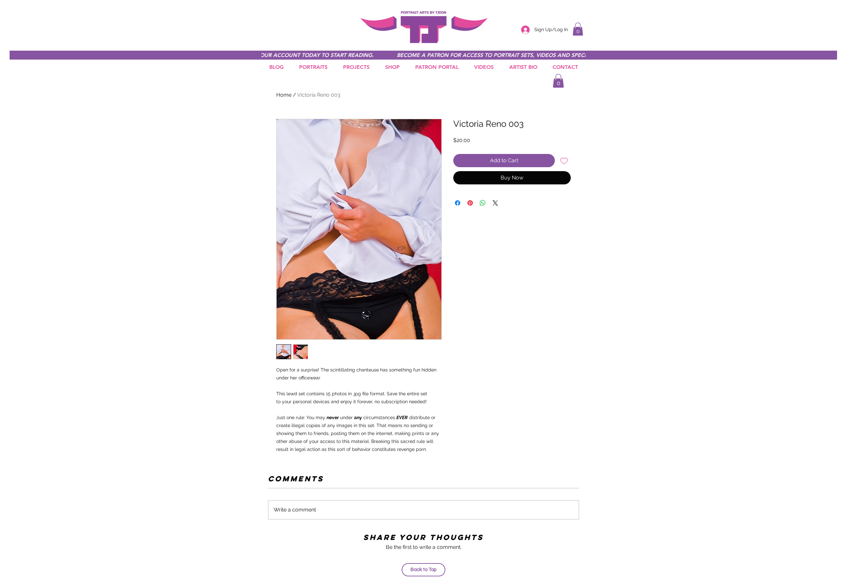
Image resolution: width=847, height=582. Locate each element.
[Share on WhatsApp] (483, 203)
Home (283, 95)
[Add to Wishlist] (564, 160)
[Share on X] (495, 203)
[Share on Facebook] (458, 203)
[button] (577, 29)
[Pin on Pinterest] (470, 203)
